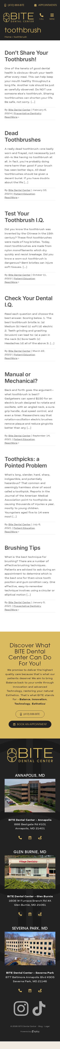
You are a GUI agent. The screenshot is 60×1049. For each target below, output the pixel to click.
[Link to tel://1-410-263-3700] (20, 838)
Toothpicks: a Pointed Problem (26, 462)
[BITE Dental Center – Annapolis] (30, 780)
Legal (47, 1026)
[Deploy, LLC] (36, 1032)
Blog (40, 1026)
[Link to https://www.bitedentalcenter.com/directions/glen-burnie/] (40, 914)
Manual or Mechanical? (21, 377)
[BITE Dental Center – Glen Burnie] (30, 856)
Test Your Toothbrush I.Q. (24, 216)
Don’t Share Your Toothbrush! (26, 56)
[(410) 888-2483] (41, 16)
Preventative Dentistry (27, 113)
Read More (11, 117)
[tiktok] (39, 1008)
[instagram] (21, 1008)
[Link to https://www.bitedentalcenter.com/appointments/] (30, 838)
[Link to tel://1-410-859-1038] (20, 914)
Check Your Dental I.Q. (28, 301)
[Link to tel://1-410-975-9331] (20, 990)
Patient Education (24, 194)
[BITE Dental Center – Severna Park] (30, 932)
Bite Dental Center (19, 110)
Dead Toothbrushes (23, 136)
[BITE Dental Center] (18, 13)
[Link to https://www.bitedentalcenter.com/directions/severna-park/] (40, 990)
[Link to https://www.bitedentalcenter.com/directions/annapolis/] (40, 838)
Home (8, 37)
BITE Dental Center (27, 1026)
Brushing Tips (22, 547)
